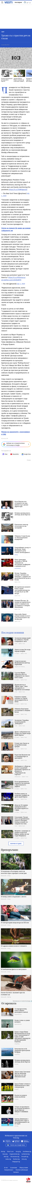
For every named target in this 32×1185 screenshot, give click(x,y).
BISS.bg (6, 1156)
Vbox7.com (10, 1151)
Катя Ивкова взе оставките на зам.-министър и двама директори (21, 504)
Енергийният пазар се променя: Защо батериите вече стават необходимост (23, 550)
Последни (18, 2)
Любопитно (17, 776)
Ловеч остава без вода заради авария (22, 650)
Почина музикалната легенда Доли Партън (22, 514)
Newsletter (16, 454)
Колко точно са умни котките (22, 1021)
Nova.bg (5, 1154)
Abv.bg (3, 1151)
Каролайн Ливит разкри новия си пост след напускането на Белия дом (22, 616)
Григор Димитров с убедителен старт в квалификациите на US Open (22, 1121)
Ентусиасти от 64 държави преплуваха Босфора (22, 1050)
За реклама (13, 1167)
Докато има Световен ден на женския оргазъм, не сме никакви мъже (22, 1074)
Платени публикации (22, 1170)
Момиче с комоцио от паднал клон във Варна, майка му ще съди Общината (22, 833)
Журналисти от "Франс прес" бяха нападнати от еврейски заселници (22, 687)
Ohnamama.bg (14, 1156)
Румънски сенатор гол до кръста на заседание (21, 526)
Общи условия (23, 1167)
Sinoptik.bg (24, 1156)
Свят (2, 32)
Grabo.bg (8, 1159)
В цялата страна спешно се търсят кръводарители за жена (21, 699)
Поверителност (8, 1170)
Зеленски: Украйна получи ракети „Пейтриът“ (22, 722)
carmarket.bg (18, 568)
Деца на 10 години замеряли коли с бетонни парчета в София (21, 807)
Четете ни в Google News (17, 1145)
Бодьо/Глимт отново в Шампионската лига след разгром (22, 1085)
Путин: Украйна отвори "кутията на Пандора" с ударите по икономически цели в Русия (23, 576)
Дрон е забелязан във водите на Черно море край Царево (23, 733)
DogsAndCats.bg (14, 1154)
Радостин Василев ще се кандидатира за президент (22, 756)
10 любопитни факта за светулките (13, 969)
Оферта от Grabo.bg (20, 666)
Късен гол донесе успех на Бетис (21, 1096)
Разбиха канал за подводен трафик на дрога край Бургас (22, 795)
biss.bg (16, 554)
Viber (6, 454)
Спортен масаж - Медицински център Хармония (22, 662)
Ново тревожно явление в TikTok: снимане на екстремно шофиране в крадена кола (22, 563)
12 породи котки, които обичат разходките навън (21, 1010)
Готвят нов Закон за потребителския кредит (22, 745)
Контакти (16, 1172)
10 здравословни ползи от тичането (14, 946)
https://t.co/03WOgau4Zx (18, 190)
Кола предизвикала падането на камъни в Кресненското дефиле (22, 784)
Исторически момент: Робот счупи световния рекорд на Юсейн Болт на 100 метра (23, 590)
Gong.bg (18, 1151)
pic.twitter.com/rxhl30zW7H (11, 280)
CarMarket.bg (26, 1154)
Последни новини (12, 632)
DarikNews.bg (27, 1151)
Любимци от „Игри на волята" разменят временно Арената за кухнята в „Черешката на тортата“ (22, 770)
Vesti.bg (8, 2)
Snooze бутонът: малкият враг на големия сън (13, 994)
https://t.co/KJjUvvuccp (16, 278)
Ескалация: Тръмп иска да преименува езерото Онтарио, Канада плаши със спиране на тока (22, 820)
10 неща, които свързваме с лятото (13, 897)
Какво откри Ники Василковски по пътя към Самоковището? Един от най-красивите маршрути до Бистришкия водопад (22, 1037)
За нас (6, 1167)
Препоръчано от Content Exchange (21, 1001)
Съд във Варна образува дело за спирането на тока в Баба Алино (22, 675)
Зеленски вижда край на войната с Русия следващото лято (22, 639)
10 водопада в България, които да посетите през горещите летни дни (14, 872)
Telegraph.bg (16, 1161)
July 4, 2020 (21, 284)
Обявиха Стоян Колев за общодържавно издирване (22, 537)
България (17, 653)
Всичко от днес (16, 843)
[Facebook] (16, 1174)
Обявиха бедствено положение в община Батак (22, 710)
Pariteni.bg (16, 1159)
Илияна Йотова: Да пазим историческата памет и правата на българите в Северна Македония (22, 604)
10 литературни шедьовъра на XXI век (15, 923)
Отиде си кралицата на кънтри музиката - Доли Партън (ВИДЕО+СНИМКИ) (22, 1109)
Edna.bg (24, 1159)
